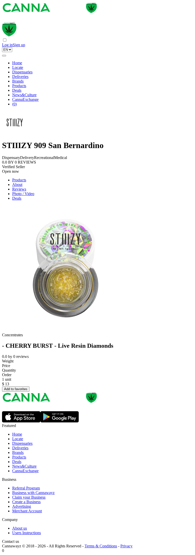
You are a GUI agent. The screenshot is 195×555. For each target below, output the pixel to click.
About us (19, 528)
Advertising (21, 506)
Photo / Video (23, 194)
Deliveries (20, 76)
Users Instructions (26, 533)
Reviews (19, 189)
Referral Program (26, 488)
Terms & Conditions (101, 546)
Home (17, 63)
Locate (17, 67)
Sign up (19, 45)
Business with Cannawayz (33, 492)
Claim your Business (28, 497)
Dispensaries (22, 72)
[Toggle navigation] (4, 55)
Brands (18, 81)
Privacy (126, 546)
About (17, 184)
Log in (7, 45)
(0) (14, 104)
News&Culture (24, 95)
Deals (16, 90)
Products (19, 86)
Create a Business (26, 502)
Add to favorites (15, 389)
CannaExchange (25, 99)
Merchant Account (27, 511)
